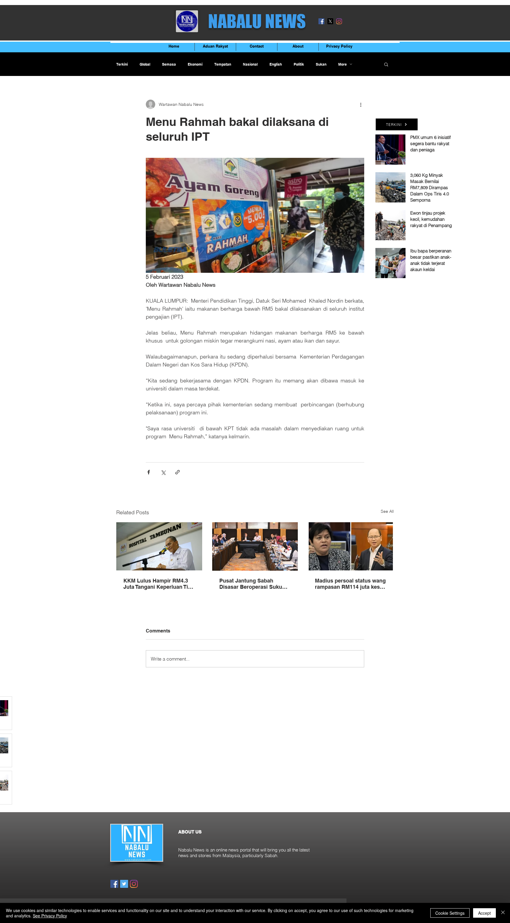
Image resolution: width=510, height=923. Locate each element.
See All (387, 511)
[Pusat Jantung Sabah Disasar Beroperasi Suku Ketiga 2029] (255, 546)
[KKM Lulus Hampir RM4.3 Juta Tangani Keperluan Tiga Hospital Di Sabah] (159, 546)
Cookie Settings (450, 913)
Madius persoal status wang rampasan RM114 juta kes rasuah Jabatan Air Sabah (350, 584)
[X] (330, 21)
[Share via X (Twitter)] (163, 472)
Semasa (169, 64)
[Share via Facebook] (148, 472)
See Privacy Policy (50, 916)
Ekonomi (195, 64)
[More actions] (360, 104)
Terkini (122, 64)
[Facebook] (321, 21)
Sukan (321, 64)
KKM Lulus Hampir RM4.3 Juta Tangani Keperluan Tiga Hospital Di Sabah (158, 584)
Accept (484, 913)
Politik (299, 64)
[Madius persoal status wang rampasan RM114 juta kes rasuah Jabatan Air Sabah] (351, 546)
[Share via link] (177, 472)
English (275, 64)
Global (145, 64)
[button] (386, 64)
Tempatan (222, 64)
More (342, 64)
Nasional (250, 64)
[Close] (502, 913)
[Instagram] (339, 21)
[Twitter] (124, 884)
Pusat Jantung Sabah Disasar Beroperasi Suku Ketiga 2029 (250, 584)
